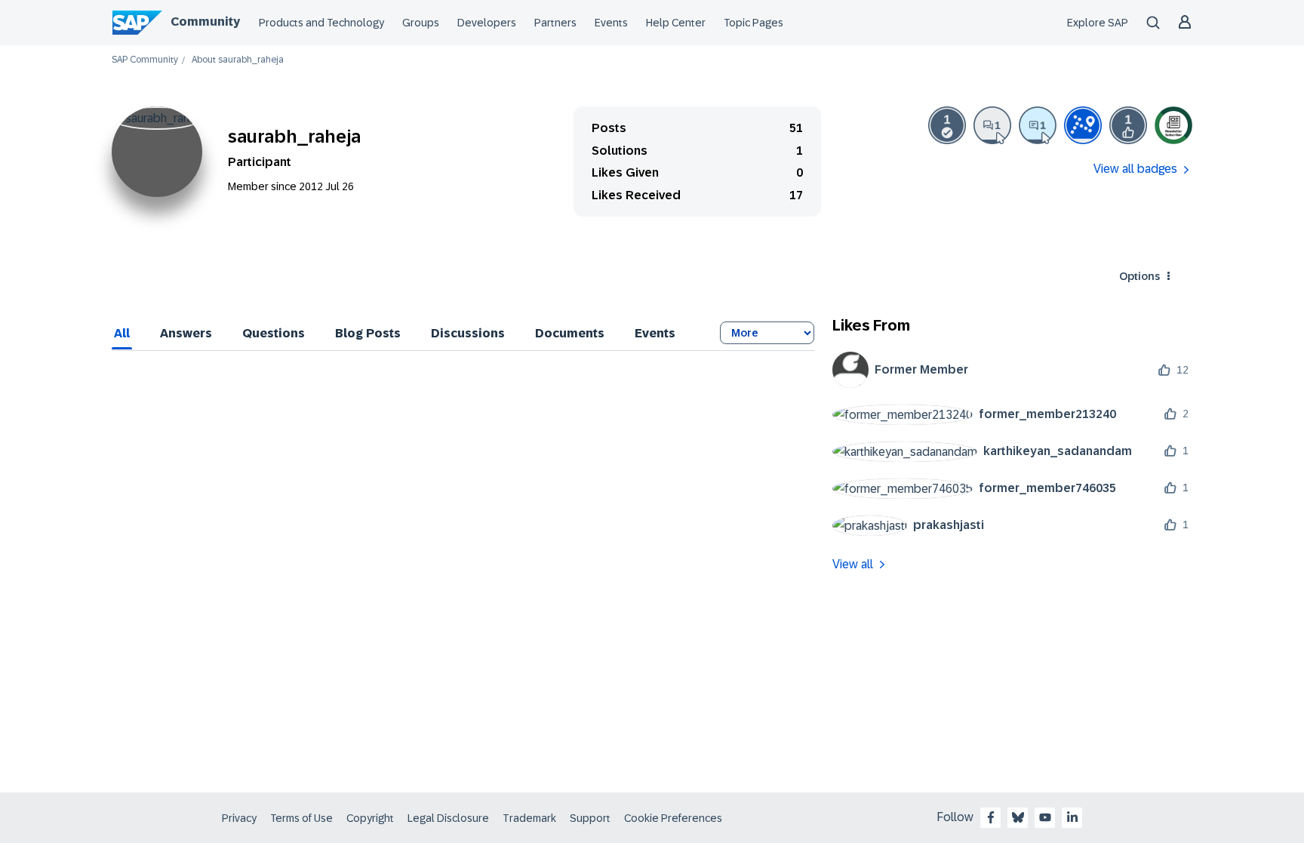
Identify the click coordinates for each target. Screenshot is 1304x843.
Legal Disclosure (448, 818)
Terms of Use (301, 818)
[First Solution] (947, 125)
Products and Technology (321, 23)
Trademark (529, 818)
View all (852, 564)
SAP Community (145, 60)
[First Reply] (1037, 125)
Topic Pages (753, 23)
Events (611, 23)
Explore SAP (1097, 23)
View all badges (1135, 168)
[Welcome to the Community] (1083, 125)
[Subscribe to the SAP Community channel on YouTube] (1045, 817)
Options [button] (1139, 276)
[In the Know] (1173, 125)
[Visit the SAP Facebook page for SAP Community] (991, 817)
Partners (555, 23)
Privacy (239, 818)
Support (590, 818)
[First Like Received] (1128, 125)
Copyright (370, 818)
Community (205, 21)
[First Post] (992, 125)
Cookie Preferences (673, 818)
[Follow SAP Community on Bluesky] (1018, 817)
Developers (486, 23)
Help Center (676, 23)
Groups (420, 23)
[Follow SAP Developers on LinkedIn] (1072, 817)
